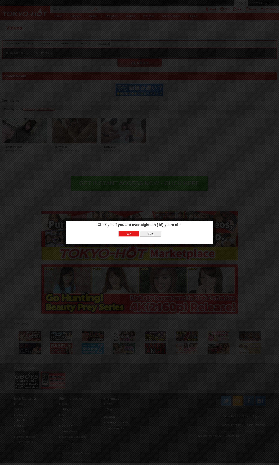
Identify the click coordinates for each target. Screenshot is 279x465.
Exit (150, 233)
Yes (129, 233)
